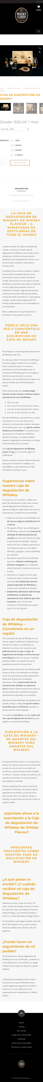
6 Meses (18, 150)
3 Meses (18, 145)
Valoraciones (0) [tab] (21, 201)
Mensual (4, 140)
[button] (40, 48)
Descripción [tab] (21, 189)
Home (21, 1023)
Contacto (21, 1039)
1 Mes (17, 140)
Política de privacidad (21, 1043)
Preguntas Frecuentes (21, 1035)
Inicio (2, 88)
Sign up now (20, 163)
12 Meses (18, 155)
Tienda (22, 1027)
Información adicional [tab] (21, 195)
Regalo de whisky (14, 88)
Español (39, 1)
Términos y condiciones (21, 1047)
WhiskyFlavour (26, 1078)
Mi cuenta (21, 1031)
